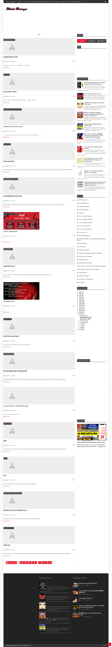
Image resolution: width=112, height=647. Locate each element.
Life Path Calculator (55, 1)
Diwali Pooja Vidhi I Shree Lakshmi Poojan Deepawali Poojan (91, 239)
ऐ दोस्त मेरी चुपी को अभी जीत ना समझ (11, 179)
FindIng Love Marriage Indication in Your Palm (90, 253)
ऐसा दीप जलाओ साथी (9, 161)
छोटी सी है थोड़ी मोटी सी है (9, 354)
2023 (80, 295)
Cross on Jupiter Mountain (85, 216)
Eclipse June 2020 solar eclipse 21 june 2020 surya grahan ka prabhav (91, 606)
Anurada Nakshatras (84, 203)
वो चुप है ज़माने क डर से (8, 249)
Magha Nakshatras (83, 259)
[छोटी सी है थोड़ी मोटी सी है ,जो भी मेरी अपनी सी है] (39, 361)
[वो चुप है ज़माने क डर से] (39, 256)
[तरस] (39, 465)
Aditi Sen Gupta (83, 200)
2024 (80, 293)
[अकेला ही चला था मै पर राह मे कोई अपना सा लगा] (39, 500)
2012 (80, 314)
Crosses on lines (83, 232)
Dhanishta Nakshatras (84, 235)
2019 (80, 302)
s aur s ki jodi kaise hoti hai (92, 94)
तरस (5, 475)
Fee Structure (26, 1)
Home (7, 1)
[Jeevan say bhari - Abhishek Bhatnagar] (39, 395)
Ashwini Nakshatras (84, 209)
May (81, 327)
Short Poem (7, 319)
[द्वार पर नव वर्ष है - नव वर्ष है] (39, 81)
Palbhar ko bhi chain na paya (12, 109)
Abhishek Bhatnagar (10, 645)
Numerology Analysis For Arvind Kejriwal (89, 269)
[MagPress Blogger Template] (19, 9)
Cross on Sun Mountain (85, 226)
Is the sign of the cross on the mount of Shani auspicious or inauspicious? (93, 160)
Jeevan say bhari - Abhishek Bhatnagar (16, 406)
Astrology (81, 213)
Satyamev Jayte (8, 528)
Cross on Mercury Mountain (86, 219)
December (83, 315)
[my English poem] (39, 291)
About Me (19, 1)
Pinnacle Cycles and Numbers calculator (40, 1)
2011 (80, 329)
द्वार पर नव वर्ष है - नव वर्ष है (10, 92)
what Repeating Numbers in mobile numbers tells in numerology (94, 83)
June (81, 326)
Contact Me (13, 1)
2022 (80, 297)
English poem (8, 284)
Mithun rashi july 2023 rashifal (88, 583)
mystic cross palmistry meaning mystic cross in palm (93, 171)
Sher (5, 458)
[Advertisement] (74, 17)
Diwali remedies (83, 243)
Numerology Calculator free (74, 1)
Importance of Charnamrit (85, 256)
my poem (6, 74)
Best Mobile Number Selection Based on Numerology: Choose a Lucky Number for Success (95, 183)
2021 (80, 298)
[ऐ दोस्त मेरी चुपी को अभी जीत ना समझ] (39, 186)
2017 (80, 305)
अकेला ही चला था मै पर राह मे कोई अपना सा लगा (12, 493)
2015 (80, 309)
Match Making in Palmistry (85, 263)
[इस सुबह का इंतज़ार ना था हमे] (39, 47)
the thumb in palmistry (85, 598)
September (83, 322)
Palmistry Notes (83, 272)
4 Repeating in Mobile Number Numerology (91, 442)
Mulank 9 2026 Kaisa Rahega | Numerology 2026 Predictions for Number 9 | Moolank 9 (94, 114)
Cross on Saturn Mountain (85, 222)
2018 (80, 304)
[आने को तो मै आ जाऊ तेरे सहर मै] (39, 326)
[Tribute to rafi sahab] (39, 221)
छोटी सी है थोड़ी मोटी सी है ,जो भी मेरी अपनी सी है (15, 371)
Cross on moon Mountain (85, 229)
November (83, 321)
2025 (80, 292)
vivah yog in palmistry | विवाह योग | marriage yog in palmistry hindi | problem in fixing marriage (93, 135)
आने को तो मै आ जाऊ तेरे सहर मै (11, 336)
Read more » (7, 67)
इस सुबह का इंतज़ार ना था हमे (9, 39)
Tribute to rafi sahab (10, 214)
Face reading (82, 246)
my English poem (9, 301)
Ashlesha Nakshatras (84, 206)
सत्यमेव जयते (7, 545)
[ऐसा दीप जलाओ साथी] (39, 151)
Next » (44, 562)
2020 (80, 300)
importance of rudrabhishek (86, 279)
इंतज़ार (5, 440)
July (81, 324)
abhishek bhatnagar (84, 276)
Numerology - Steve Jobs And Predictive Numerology (92, 266)
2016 (80, 307)
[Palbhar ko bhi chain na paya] (39, 116)
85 (40, 562)
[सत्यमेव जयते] (39, 535)
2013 (80, 312)
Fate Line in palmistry (84, 250)
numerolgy (81, 282)
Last (49, 562)
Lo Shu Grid (63, 1)
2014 (80, 310)
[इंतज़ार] (39, 430)
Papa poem (7, 144)
